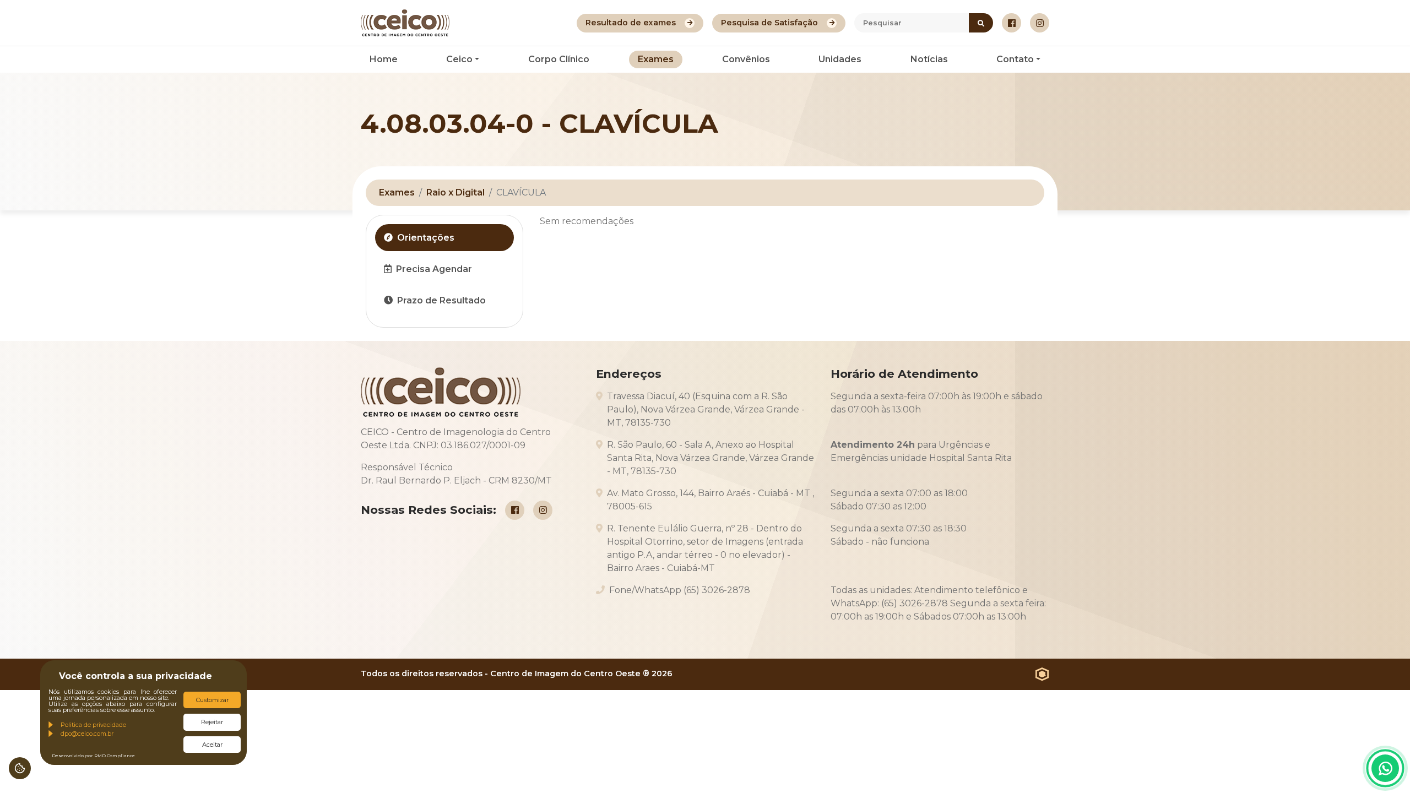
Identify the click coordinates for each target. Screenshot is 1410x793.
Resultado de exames (630, 23)
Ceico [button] (459, 59)
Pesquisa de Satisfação (769, 23)
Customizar (212, 700)
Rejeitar (212, 722)
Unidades (839, 59)
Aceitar (212, 744)
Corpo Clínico (558, 59)
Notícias (929, 59)
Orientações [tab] (425, 237)
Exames (656, 59)
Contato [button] (1015, 59)
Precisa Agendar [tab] (434, 269)
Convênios (746, 59)
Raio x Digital (455, 192)
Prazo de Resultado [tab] (441, 300)
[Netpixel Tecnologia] (1042, 674)
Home (384, 59)
